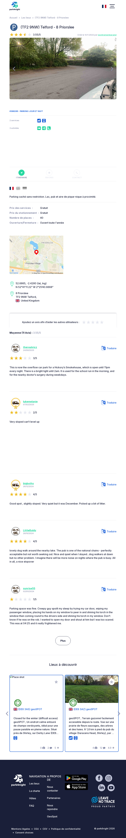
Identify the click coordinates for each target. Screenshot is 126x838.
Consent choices (24, 832)
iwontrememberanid (107, 35)
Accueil (13, 17)
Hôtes (32, 798)
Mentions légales (20, 829)
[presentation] (14, 68)
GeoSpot (52, 816)
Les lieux (26, 17)
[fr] (104, 6)
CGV (45, 829)
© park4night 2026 (104, 828)
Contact (77, 177)
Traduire (111, 348)
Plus (63, 640)
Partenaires (53, 798)
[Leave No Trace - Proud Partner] (103, 801)
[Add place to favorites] (56, 682)
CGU (36, 829)
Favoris (49, 177)
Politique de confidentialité (66, 829)
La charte (34, 790)
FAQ (31, 805)
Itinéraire (21, 177)
